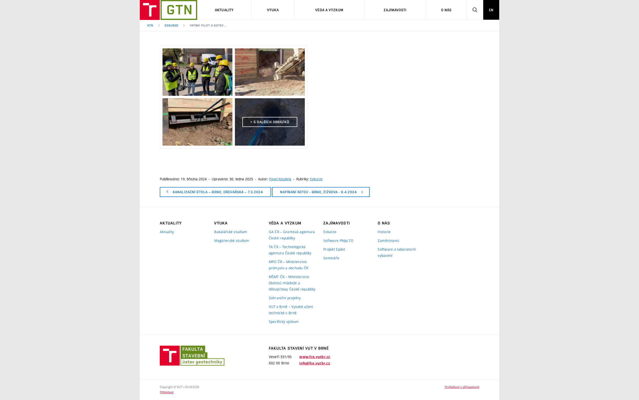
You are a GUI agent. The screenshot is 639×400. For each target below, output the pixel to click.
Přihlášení (166, 392)
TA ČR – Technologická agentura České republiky (290, 249)
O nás (446, 10)
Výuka (273, 10)
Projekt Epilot (334, 249)
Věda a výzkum (329, 10)
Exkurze (171, 25)
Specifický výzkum (284, 321)
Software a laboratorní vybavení (397, 252)
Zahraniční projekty (285, 298)
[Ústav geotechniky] (168, 10)
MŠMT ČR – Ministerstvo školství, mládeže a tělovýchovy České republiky (292, 283)
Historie (384, 231)
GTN (150, 25)
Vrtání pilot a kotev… (208, 25)
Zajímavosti (395, 10)
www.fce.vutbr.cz (314, 357)
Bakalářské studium (230, 231)
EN (491, 10)
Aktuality (224, 10)
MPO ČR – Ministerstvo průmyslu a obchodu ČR (288, 264)
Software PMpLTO (338, 240)
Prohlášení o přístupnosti (462, 387)
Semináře (331, 258)
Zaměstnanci (388, 240)
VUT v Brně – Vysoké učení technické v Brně (291, 309)
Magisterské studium (231, 240)
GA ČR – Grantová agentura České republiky (292, 234)
